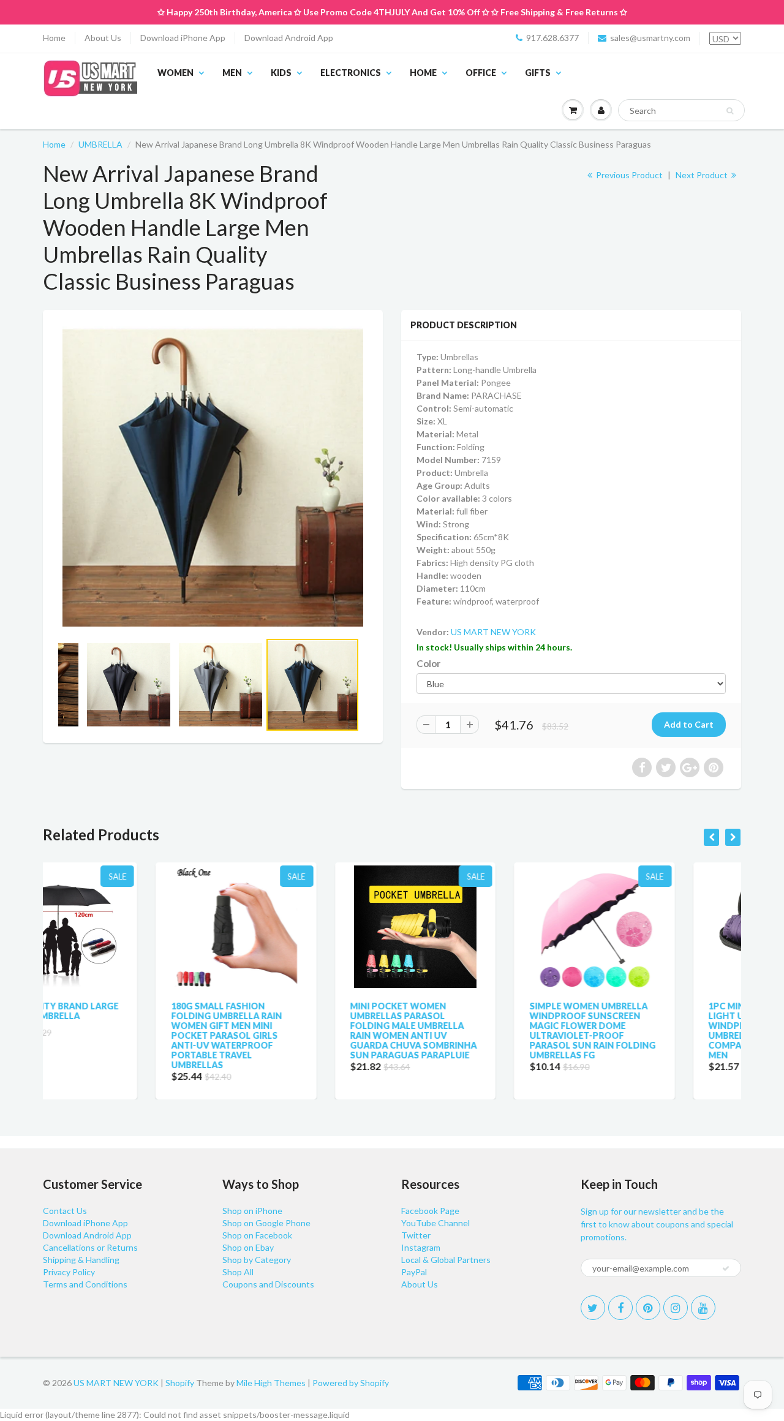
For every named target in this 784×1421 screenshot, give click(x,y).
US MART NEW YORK (493, 632)
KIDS (281, 72)
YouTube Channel (435, 1223)
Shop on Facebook (257, 1235)
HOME (423, 72)
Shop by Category (256, 1259)
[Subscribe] (726, 1268)
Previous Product (628, 175)
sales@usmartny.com (650, 37)
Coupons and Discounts (268, 1284)
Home (54, 37)
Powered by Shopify (350, 1383)
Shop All (238, 1272)
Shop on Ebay (248, 1247)
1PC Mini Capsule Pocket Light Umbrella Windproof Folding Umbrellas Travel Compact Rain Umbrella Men (655, 1030)
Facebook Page (430, 1210)
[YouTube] (703, 1307)
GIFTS (538, 72)
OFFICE (481, 72)
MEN (232, 72)
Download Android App (288, 37)
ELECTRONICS (350, 72)
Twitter (416, 1235)
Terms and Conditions (85, 1284)
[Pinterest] (648, 1307)
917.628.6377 (552, 37)
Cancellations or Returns (90, 1247)
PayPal (414, 1272)
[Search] (730, 111)
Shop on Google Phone (266, 1223)
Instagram (420, 1247)
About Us (103, 37)
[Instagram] (675, 1307)
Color (428, 663)
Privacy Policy (69, 1272)
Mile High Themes (271, 1383)
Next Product (702, 175)
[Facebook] (620, 1307)
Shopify (179, 1383)
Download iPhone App (182, 37)
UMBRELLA (100, 144)
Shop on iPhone (252, 1210)
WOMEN (175, 72)
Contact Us (65, 1210)
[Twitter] (593, 1307)
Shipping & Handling (81, 1259)
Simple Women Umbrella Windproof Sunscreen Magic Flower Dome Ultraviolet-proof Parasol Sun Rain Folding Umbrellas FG (480, 1030)
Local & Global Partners (446, 1259)
